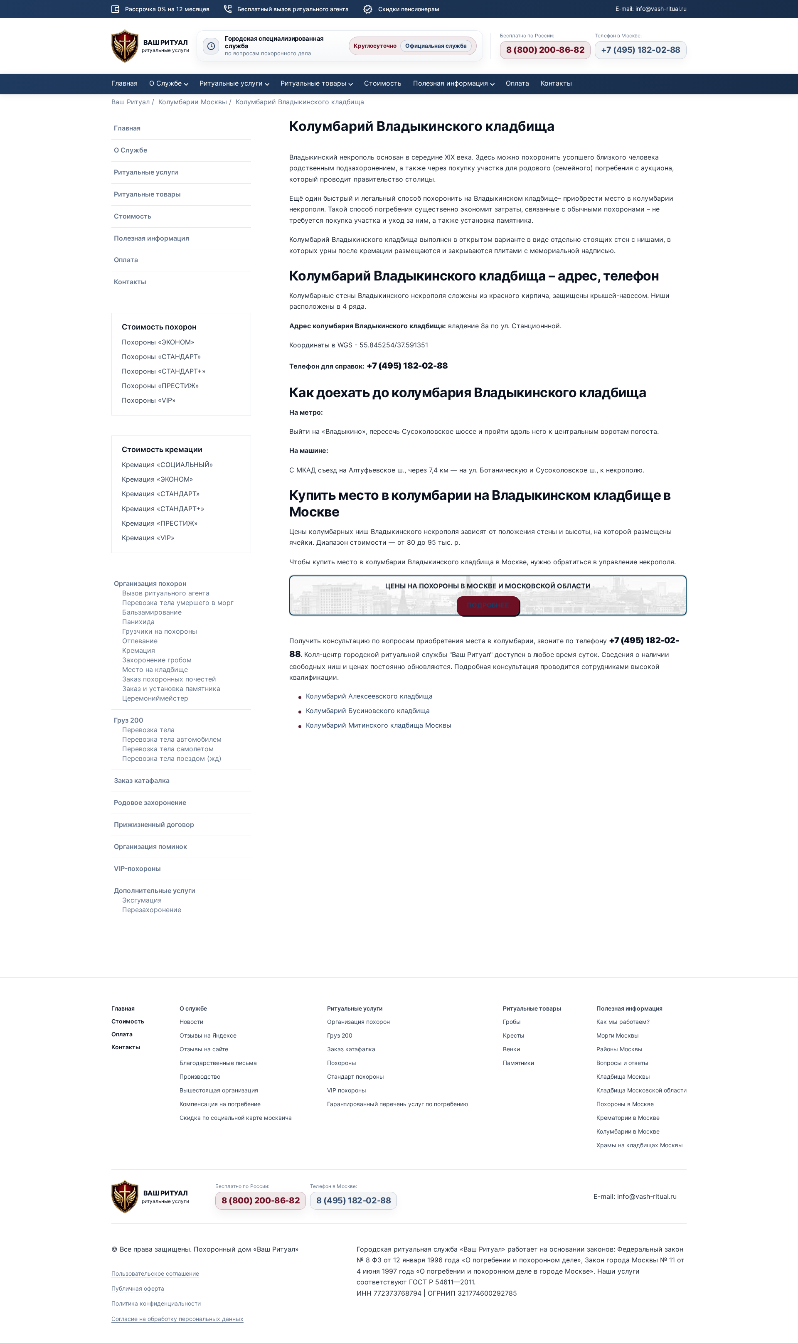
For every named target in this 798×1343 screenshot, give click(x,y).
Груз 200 (128, 720)
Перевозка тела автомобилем (172, 739)
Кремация (138, 650)
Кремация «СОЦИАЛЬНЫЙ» (167, 464)
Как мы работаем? (623, 1021)
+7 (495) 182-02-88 (640, 50)
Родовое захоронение (150, 802)
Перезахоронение (151, 909)
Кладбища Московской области (641, 1090)
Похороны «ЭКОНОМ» (158, 342)
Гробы (512, 1021)
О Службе (165, 83)
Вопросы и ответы (622, 1062)
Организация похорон (150, 583)
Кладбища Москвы (623, 1076)
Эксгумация (142, 900)
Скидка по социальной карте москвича (236, 1117)
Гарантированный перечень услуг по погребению (397, 1103)
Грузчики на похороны (159, 631)
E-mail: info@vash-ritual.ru (651, 8)
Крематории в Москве (628, 1117)
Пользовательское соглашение (155, 1273)
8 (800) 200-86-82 (545, 50)
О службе (193, 1008)
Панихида (138, 621)
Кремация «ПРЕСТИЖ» (160, 523)
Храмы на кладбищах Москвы (639, 1145)
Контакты (556, 83)
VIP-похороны (137, 868)
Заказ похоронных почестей (169, 679)
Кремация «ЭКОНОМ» (157, 479)
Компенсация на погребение (220, 1103)
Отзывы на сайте (204, 1049)
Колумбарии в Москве (628, 1131)
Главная (124, 83)
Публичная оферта (137, 1288)
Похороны (341, 1062)
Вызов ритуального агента (165, 593)
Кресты (514, 1035)
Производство (200, 1076)
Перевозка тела (148, 730)
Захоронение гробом (157, 660)
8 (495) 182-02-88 (353, 1200)
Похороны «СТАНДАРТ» (161, 356)
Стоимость (382, 83)
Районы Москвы (619, 1049)
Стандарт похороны (355, 1076)
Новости (191, 1021)
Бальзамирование (152, 612)
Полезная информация (450, 83)
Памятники (518, 1062)
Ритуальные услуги (231, 83)
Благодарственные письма (218, 1062)
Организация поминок (150, 846)
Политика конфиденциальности (156, 1303)
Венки (511, 1049)
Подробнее (488, 605)
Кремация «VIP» (148, 538)
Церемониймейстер (155, 698)
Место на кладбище (155, 669)
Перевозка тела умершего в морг (178, 602)
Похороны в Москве (625, 1103)
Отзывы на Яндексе (208, 1035)
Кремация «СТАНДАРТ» (161, 493)
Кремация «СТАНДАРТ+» (163, 508)
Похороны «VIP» (149, 400)
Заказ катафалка (142, 780)
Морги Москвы (617, 1035)
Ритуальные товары (313, 83)
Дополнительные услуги (154, 890)
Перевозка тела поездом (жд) (172, 758)
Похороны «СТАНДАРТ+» (164, 371)
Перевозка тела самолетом (168, 749)
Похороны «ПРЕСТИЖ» (160, 385)
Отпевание (140, 641)
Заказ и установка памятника (171, 688)
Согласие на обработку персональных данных (177, 1318)
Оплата (517, 83)
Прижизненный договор (154, 824)
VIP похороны (346, 1090)
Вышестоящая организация (219, 1090)
